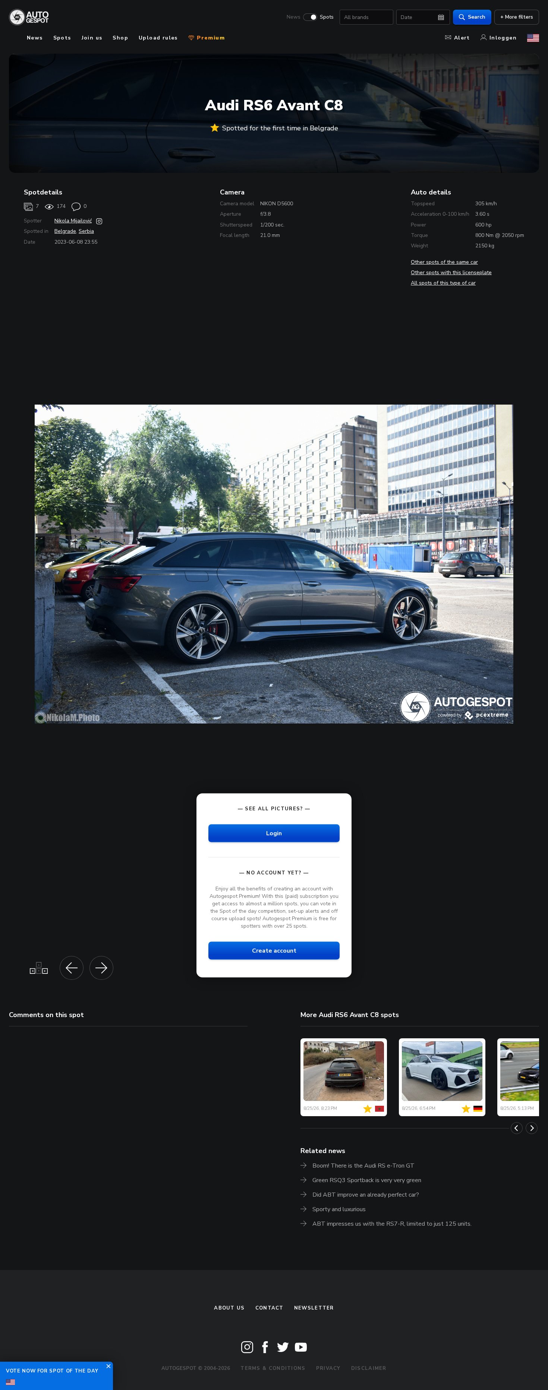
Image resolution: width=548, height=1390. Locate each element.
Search (476, 16)
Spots (327, 17)
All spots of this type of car (443, 282)
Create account (274, 951)
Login (274, 833)
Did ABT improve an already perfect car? (365, 1195)
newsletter (314, 1308)
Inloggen (503, 37)
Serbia (86, 231)
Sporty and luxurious (339, 1209)
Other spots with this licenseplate (451, 272)
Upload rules (158, 37)
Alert (462, 37)
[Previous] (516, 1128)
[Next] (531, 1128)
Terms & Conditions (272, 1368)
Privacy (328, 1368)
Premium (210, 37)
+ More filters (516, 16)
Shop (120, 37)
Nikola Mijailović (73, 220)
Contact (269, 1308)
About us (229, 1308)
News (293, 17)
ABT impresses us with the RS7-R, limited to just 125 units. (392, 1224)
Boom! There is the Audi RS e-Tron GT (363, 1166)
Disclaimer (369, 1368)
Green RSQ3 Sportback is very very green (366, 1180)
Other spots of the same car (444, 262)
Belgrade (65, 231)
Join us (92, 37)
